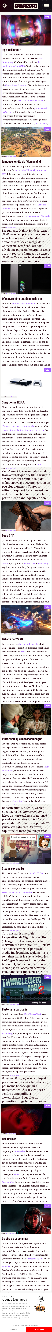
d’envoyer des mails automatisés (18, 426)
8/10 (27, 1090)
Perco (4, 44)
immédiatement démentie (37, 216)
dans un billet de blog (28, 644)
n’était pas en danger (30, 100)
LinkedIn (27, 808)
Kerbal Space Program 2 (16, 85)
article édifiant (37, 873)
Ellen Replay (5, 805)
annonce (6, 1266)
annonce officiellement (23, 303)
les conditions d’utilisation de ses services (23, 430)
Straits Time (29, 563)
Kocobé (3, 156)
